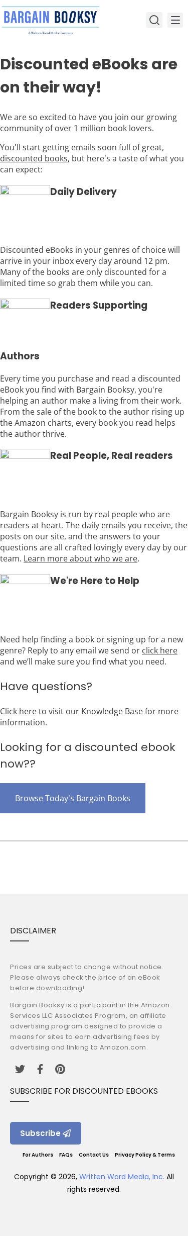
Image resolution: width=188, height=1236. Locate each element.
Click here (18, 711)
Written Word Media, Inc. (121, 1177)
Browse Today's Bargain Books (72, 798)
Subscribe (40, 1133)
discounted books (34, 158)
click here (159, 650)
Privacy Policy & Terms (145, 1155)
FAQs (66, 1155)
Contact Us (94, 1155)
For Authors (38, 1155)
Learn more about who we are (80, 558)
